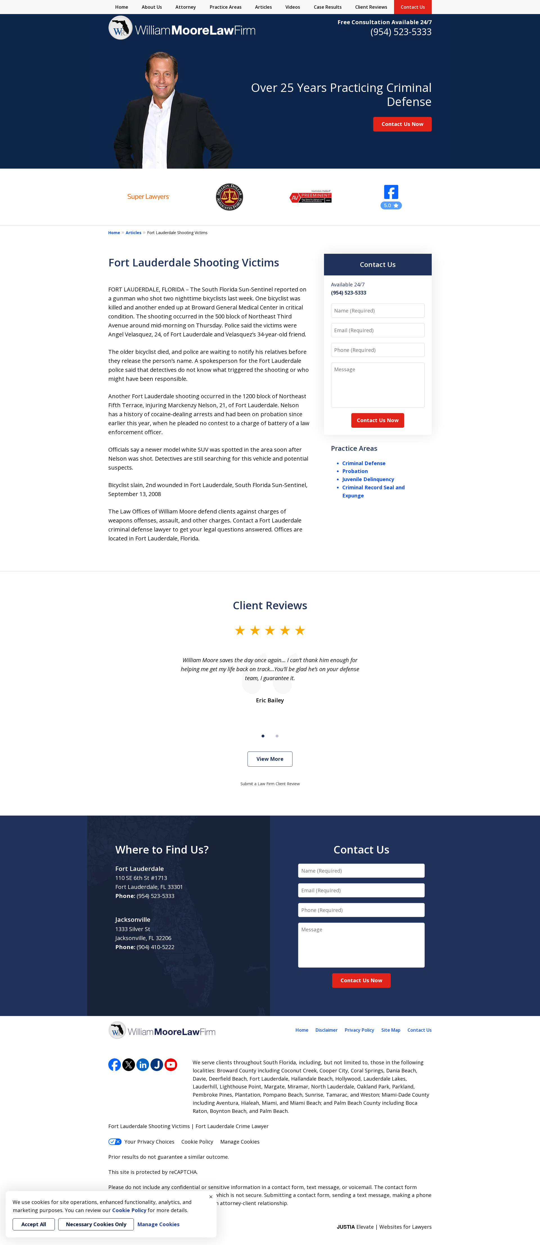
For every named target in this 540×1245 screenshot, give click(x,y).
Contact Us (413, 7)
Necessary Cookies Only (96, 1224)
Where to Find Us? (162, 849)
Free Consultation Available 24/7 (385, 22)
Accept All (33, 1224)
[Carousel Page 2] (277, 736)
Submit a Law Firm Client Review (270, 783)
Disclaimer (327, 1030)
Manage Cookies (240, 1141)
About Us (152, 7)
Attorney (186, 7)
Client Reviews (371, 7)
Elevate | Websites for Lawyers (384, 1226)
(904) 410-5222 (155, 947)
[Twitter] (128, 1064)
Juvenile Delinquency (368, 479)
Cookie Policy (197, 1141)
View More (270, 758)
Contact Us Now (402, 124)
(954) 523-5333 (401, 32)
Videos (292, 7)
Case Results (328, 7)
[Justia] (156, 1064)
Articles (263, 7)
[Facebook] (114, 1064)
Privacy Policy (359, 1030)
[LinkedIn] (142, 1064)
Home (121, 7)
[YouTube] (171, 1064)
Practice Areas (226, 7)
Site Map (390, 1030)
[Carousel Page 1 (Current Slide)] (263, 736)
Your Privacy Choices (149, 1141)
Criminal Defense (364, 463)
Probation (355, 471)
